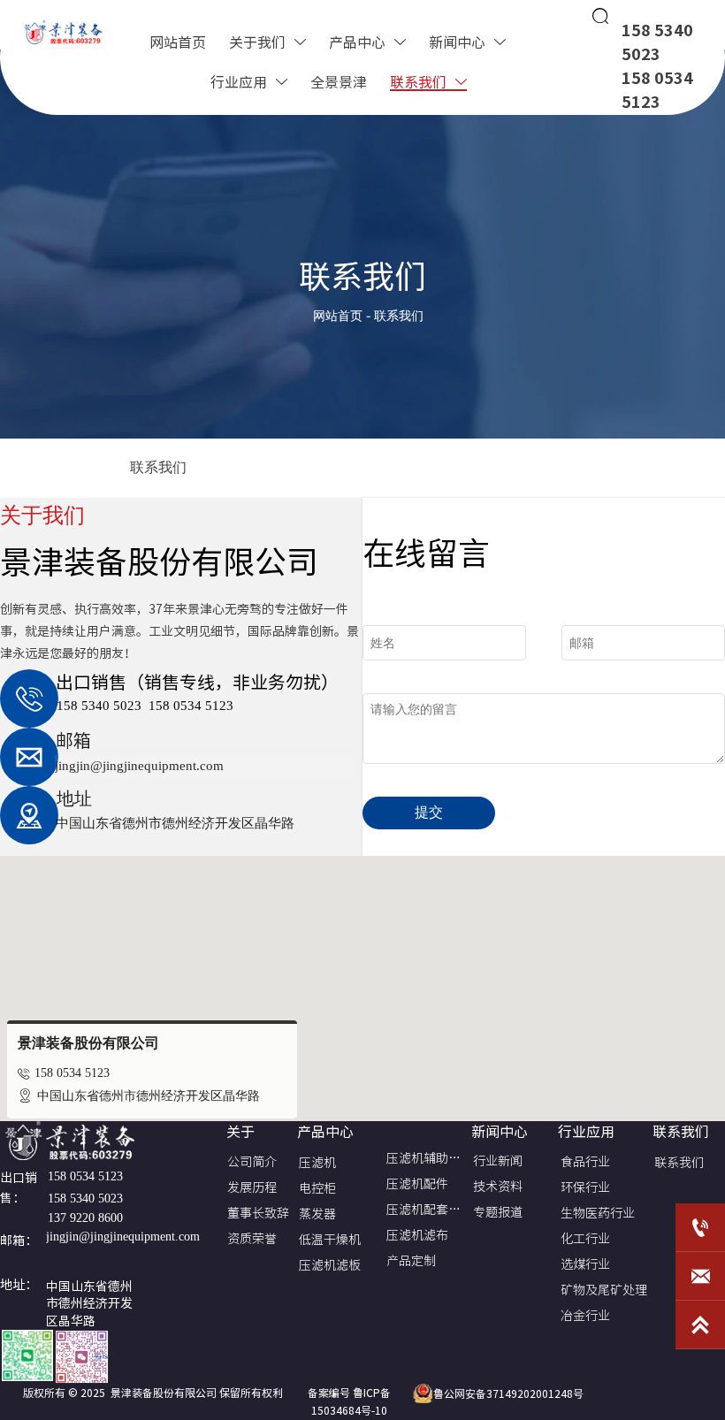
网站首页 (337, 316)
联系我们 (399, 316)
